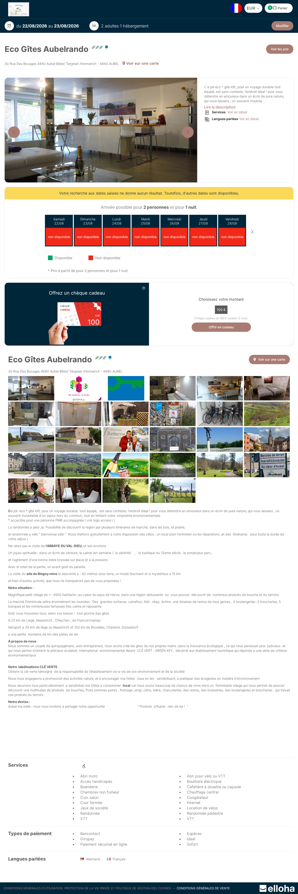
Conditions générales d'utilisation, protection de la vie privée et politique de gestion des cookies (87, 888)
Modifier (282, 26)
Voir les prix (280, 49)
